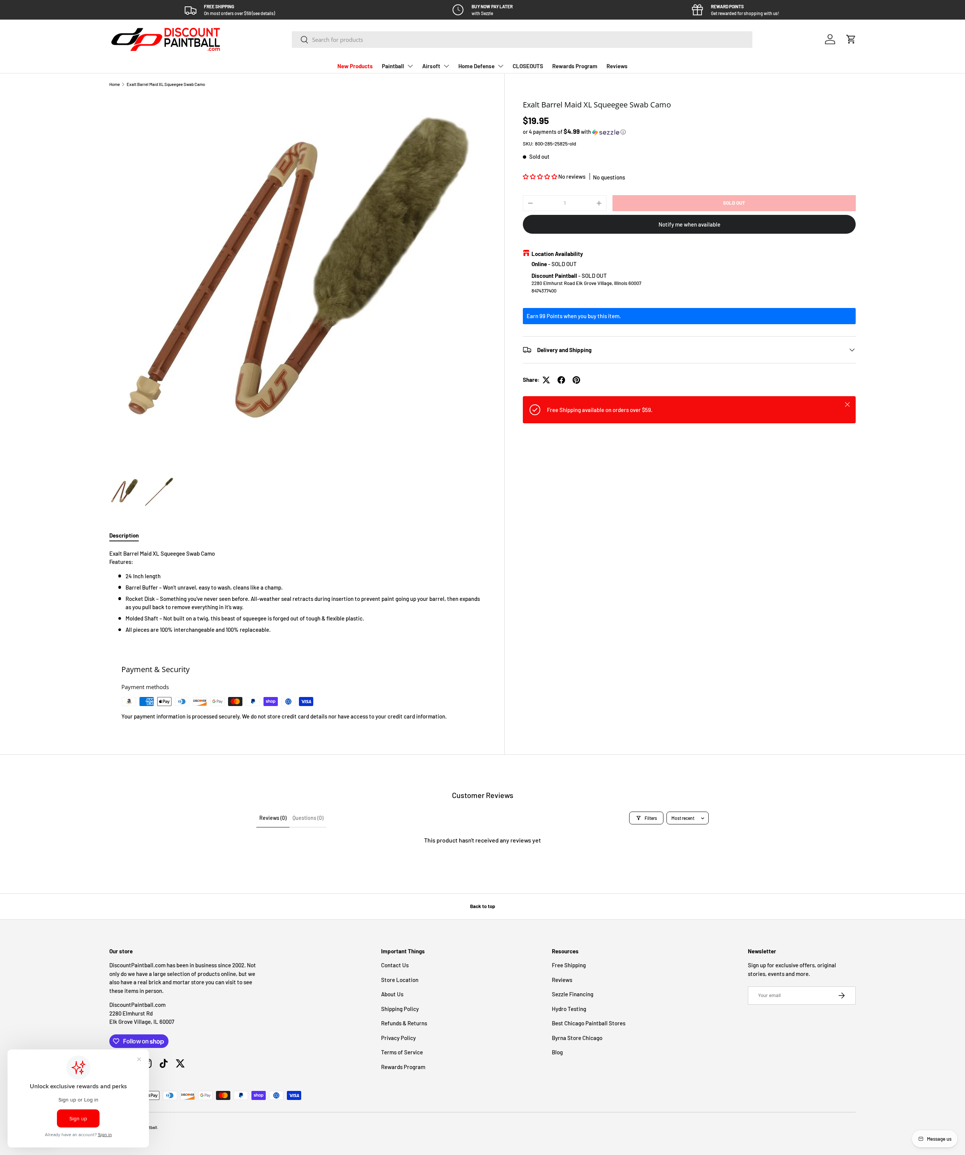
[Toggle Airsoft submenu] (446, 65)
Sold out (734, 203)
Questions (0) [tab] (308, 818)
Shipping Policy (400, 1008)
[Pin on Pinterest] (576, 380)
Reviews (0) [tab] (272, 818)
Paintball (393, 66)
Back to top (482, 906)
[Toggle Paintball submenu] (410, 65)
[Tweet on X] (546, 380)
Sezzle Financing (572, 994)
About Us (392, 994)
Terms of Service (402, 1052)
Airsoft (431, 66)
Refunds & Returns (404, 1023)
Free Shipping (569, 965)
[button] (851, 39)
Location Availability (557, 253)
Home (114, 84)
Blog (557, 1052)
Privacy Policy (398, 1037)
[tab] (124, 535)
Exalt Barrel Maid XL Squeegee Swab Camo (166, 84)
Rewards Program (574, 66)
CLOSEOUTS (528, 66)
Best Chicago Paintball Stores (588, 1023)
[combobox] (522, 39)
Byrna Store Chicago (577, 1037)
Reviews (617, 66)
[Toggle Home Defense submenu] (500, 65)
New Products (355, 66)
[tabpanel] (297, 591)
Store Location (399, 979)
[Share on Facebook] (561, 380)
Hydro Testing (569, 1008)
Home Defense (476, 66)
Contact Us (395, 965)
